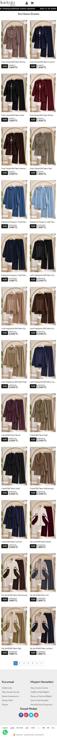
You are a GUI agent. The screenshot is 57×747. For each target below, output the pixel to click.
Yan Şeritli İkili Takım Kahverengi (14, 595)
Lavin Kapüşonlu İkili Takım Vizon (14, 328)
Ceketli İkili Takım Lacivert (11, 542)
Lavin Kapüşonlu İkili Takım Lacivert (43, 382)
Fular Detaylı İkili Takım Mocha (13, 62)
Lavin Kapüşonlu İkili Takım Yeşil (13, 382)
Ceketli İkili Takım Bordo (10, 435)
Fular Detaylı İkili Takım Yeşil (41, 168)
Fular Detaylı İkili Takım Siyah (12, 115)
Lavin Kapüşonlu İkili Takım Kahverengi (43, 328)
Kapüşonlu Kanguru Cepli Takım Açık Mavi (43, 222)
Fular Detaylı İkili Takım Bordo (41, 115)
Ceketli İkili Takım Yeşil (38, 435)
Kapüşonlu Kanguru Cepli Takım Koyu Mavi (14, 222)
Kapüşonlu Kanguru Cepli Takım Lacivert (14, 275)
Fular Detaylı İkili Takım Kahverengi (14, 168)
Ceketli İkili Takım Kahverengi (41, 488)
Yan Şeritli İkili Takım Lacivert (41, 648)
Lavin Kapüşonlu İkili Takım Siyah (43, 275)
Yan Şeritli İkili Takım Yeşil (11, 648)
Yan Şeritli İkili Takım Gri (39, 595)
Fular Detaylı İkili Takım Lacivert (42, 62)
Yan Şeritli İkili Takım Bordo (40, 542)
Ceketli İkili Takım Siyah (10, 488)
